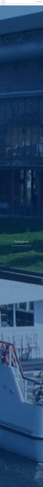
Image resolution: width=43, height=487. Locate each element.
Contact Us (40, 3)
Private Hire (24, 3)
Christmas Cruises (35, 3)
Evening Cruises (12, 3)
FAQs (30, 3)
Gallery (28, 3)
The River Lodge (18, 3)
